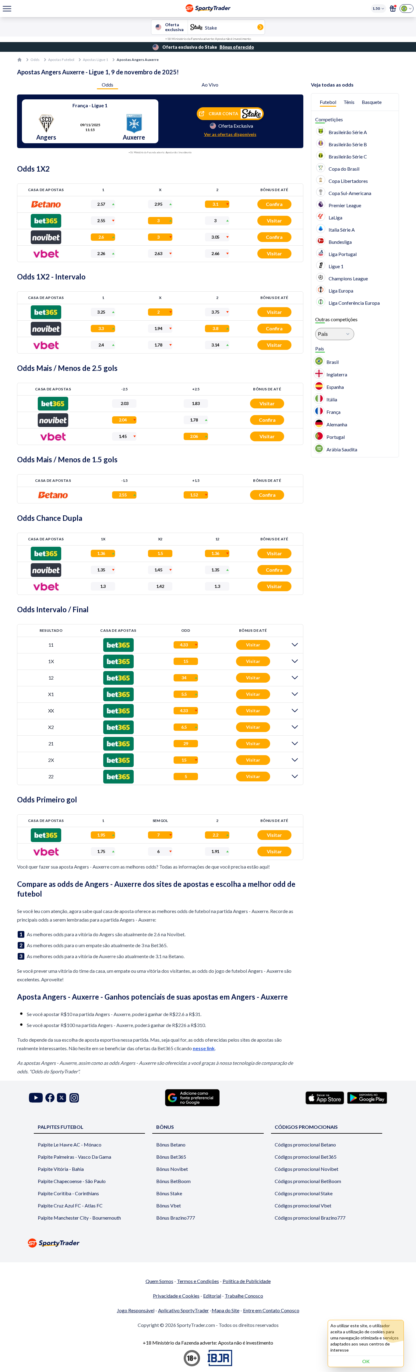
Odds (35, 59)
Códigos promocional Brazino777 (310, 1218)
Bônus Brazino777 (175, 1218)
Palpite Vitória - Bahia (61, 1169)
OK (366, 1361)
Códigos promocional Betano (305, 1144)
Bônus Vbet (168, 1205)
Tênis (349, 102)
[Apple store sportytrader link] (325, 1097)
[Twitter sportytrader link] (61, 1098)
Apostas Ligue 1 (95, 59)
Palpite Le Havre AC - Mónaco (69, 1144)
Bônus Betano (170, 1144)
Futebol (328, 102)
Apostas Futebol (61, 59)
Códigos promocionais (306, 1127)
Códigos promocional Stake (304, 1193)
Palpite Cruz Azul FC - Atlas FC (70, 1205)
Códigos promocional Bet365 (306, 1157)
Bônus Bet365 (171, 1157)
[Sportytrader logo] (208, 1243)
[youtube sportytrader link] (36, 1098)
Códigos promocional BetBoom (308, 1181)
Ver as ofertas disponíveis (230, 134)
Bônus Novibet (172, 1169)
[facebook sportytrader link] (50, 1098)
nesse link (204, 1048)
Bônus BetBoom (173, 1181)
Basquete (372, 102)
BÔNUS (165, 1127)
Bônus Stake (169, 1193)
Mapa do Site (225, 1310)
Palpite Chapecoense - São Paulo (72, 1181)
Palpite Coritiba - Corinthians (68, 1193)
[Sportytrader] (19, 59)
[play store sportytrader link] (367, 1097)
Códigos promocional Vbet (303, 1205)
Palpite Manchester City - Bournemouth (79, 1218)
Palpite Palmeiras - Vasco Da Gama (74, 1157)
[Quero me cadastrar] (393, 8)
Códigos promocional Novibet (306, 1169)
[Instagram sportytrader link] (74, 1098)
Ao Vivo (210, 84)
